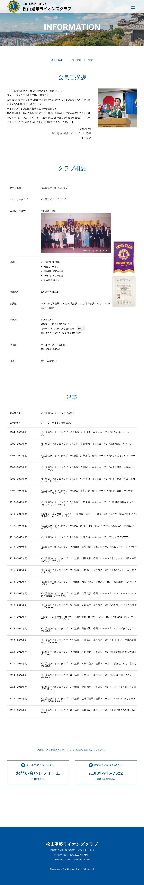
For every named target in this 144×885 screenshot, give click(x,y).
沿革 (90, 60)
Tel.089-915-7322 (62, 860)
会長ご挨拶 (57, 60)
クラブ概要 (75, 60)
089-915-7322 (53, 333)
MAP (80, 328)
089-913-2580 (53, 349)
